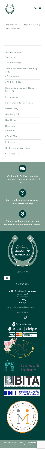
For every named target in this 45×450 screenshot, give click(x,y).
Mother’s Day (11, 109)
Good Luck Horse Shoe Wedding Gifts (21, 70)
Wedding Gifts (13, 82)
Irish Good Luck (13, 97)
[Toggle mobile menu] (40, 8)
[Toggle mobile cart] (35, 8)
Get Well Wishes (13, 63)
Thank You (11, 136)
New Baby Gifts (13, 115)
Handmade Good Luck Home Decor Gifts (19, 89)
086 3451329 (22, 312)
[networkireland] (22, 361)
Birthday (10, 131)
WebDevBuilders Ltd (31, 445)
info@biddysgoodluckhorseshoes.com (23, 308)
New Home (10, 120)
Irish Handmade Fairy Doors (19, 103)
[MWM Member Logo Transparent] (23, 400)
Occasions (10, 126)
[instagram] (25, 317)
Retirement (10, 142)
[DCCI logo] (22, 390)
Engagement (12, 76)
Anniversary (11, 57)
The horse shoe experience (17, 148)
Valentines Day (12, 154)
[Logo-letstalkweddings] (19, 339)
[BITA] (22, 377)
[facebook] (19, 317)
